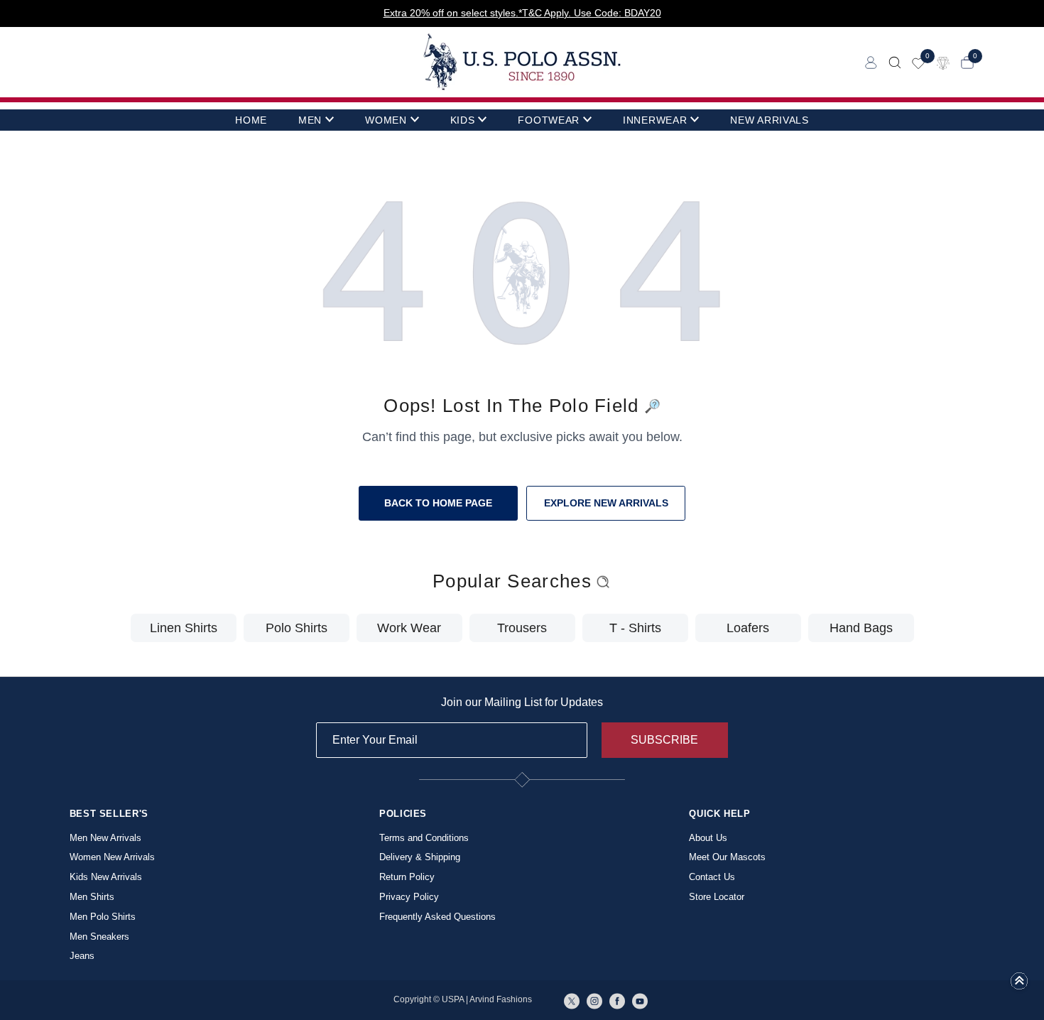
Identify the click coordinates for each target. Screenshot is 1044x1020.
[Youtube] (640, 1000)
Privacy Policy (409, 896)
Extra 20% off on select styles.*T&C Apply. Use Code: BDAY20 (522, 12)
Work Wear (409, 628)
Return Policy (407, 877)
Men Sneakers (99, 936)
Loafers (748, 628)
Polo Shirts (296, 628)
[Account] (871, 62)
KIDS (462, 120)
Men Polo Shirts (103, 916)
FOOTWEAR (549, 120)
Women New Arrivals (112, 857)
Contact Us (712, 877)
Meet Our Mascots (727, 857)
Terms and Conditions (424, 837)
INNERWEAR (655, 120)
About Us (708, 837)
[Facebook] (617, 1000)
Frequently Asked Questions (437, 916)
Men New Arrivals (105, 837)
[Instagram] (594, 1000)
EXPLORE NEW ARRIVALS (606, 503)
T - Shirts (635, 628)
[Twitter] (572, 1000)
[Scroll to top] (1019, 985)
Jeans (82, 955)
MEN (310, 120)
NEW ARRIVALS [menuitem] (769, 120)
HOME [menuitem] (251, 120)
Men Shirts (92, 896)
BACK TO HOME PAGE (438, 503)
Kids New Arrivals (106, 877)
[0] (918, 62)
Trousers (522, 628)
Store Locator (716, 896)
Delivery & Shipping (419, 857)
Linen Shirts (183, 628)
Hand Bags (861, 628)
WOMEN (386, 120)
